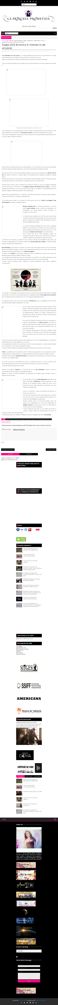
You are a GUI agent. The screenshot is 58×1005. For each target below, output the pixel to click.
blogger (10, 454)
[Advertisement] (29, 621)
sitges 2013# (34, 419)
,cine (17, 51)
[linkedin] (36, 1)
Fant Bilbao (19, 646)
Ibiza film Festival (20, 654)
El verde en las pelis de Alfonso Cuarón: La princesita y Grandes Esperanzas (32, 568)
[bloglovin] (30, 1)
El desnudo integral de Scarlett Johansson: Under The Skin (32, 574)
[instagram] (33, 1)
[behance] (33, 1003)
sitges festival (37, 40)
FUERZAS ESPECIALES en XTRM (26, 722)
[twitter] (24, 1)
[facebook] (21, 1)
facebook (28, 454)
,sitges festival (43, 51)
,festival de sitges (26, 51)
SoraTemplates (23, 1000)
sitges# (28, 419)
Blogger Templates (40, 1000)
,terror (48, 51)
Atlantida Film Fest (21, 648)
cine (7, 40)
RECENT (20, 776)
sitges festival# (42, 419)
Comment (37, 776)
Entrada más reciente (8, 449)
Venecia (18, 651)
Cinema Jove (19, 650)
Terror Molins (19, 653)
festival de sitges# (20, 419)
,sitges (32, 51)
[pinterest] (27, 1)
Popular (29, 776)
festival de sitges (18, 40)
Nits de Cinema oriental (22, 649)
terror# (49, 419)
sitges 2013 (30, 40)
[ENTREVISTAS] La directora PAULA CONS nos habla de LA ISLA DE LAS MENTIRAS (32, 593)
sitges (24, 40)
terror (43, 40)
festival (11, 40)
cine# (7, 419)
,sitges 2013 (37, 51)
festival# (12, 419)
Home (3, 40)
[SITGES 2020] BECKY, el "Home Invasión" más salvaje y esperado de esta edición (32, 605)
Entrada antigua (51, 449)
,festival (20, 51)
